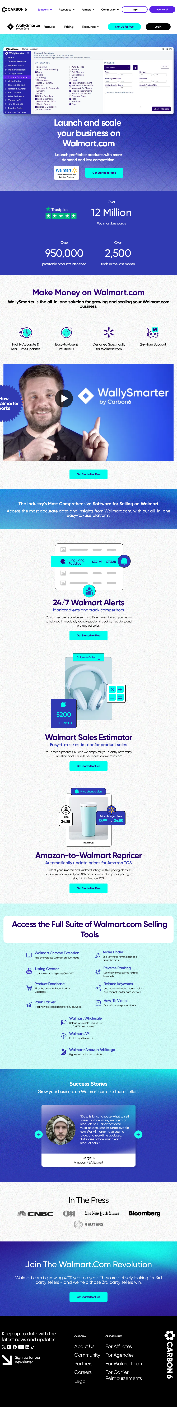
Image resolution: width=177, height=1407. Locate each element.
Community (87, 1355)
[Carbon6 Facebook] (15, 1347)
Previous (39, 1134)
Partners (83, 1363)
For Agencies (119, 1355)
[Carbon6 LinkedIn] (27, 1347)
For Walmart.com (124, 1363)
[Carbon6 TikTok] (33, 1347)
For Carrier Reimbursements (124, 1375)
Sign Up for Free (124, 26)
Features (49, 26)
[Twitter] (4, 1347)
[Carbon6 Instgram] (9, 1347)
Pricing (68, 26)
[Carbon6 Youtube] (21, 1347)
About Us (84, 1346)
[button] (91, 26)
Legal (80, 1381)
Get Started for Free (104, 172)
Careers (83, 1372)
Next (138, 1134)
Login (158, 26)
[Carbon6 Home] (169, 1355)
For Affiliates (118, 1346)
